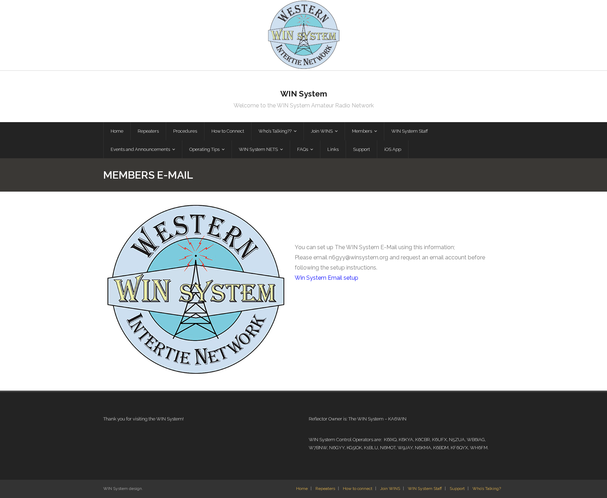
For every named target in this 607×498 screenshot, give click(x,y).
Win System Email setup (326, 277)
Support (457, 488)
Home (302, 488)
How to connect (357, 488)
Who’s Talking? (486, 488)
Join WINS (390, 488)
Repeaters (325, 488)
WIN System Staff (425, 488)
